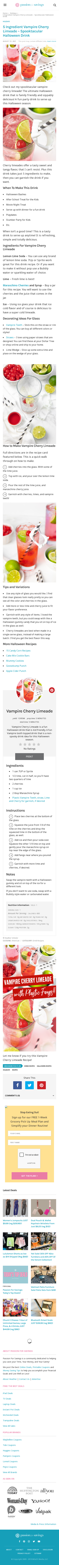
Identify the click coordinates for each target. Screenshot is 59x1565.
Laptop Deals (9, 1404)
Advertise (36, 1379)
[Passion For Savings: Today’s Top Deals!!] (15, 1274)
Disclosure (48, 1550)
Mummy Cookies (15, 660)
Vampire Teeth (14, 325)
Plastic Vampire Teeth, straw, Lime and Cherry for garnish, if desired (29, 799)
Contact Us (24, 1379)
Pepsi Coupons (10, 1466)
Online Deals (26, 1367)
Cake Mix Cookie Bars (18, 655)
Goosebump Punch (16, 665)
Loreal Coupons (10, 1461)
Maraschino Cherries (16, 285)
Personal (7, 1286)
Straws (10, 337)
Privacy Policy (24, 1553)
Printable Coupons (41, 1367)
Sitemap (37, 1553)
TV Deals (7, 1398)
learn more (51, 41)
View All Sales (9, 1426)
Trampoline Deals (11, 1420)
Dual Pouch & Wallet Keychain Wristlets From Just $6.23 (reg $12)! (42, 1223)
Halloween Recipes (44, 1066)
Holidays (13, 13)
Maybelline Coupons (12, 1439)
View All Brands (10, 1472)
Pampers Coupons (11, 1456)
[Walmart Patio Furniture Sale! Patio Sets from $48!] (43, 1274)
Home (5, 13)
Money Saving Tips (11, 1370)
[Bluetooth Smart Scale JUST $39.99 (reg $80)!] (43, 1308)
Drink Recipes (29, 1066)
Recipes (15, 1070)
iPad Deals (8, 1393)
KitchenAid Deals (11, 1415)
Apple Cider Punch (16, 671)
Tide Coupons (9, 1445)
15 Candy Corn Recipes (18, 650)
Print (29, 756)
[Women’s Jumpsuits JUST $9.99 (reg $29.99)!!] (15, 1208)
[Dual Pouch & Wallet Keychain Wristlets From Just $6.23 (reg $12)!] (43, 1208)
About (9, 1550)
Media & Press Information (43, 1524)
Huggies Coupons (11, 1450)
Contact (19, 1550)
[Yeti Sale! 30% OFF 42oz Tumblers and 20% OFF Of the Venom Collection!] (43, 1241)
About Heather (10, 1379)
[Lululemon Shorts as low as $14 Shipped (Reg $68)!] (15, 1241)
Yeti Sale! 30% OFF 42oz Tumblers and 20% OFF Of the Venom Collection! (43, 1256)
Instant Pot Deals (11, 1409)
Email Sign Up (33, 1550)
